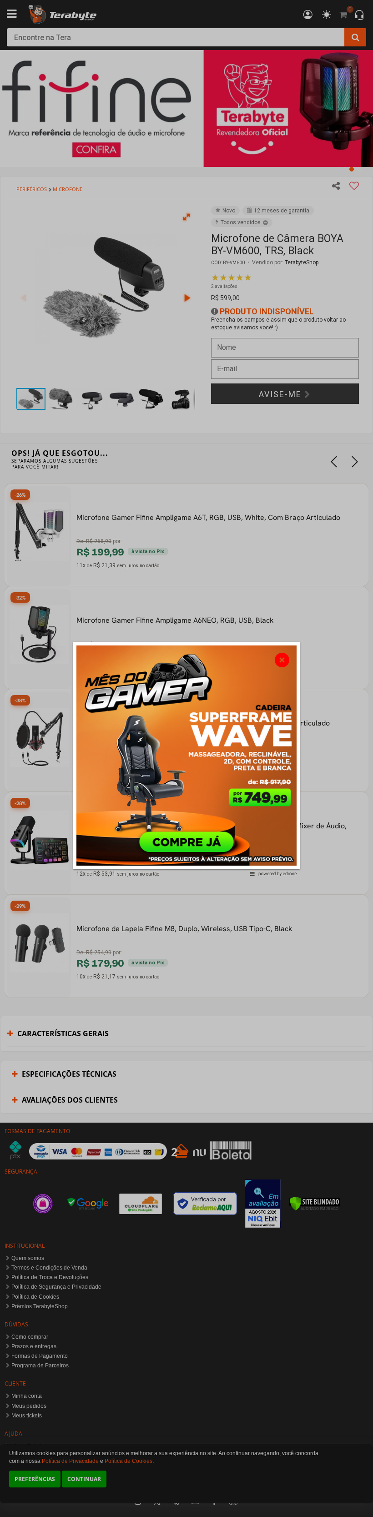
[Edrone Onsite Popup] (186, 758)
